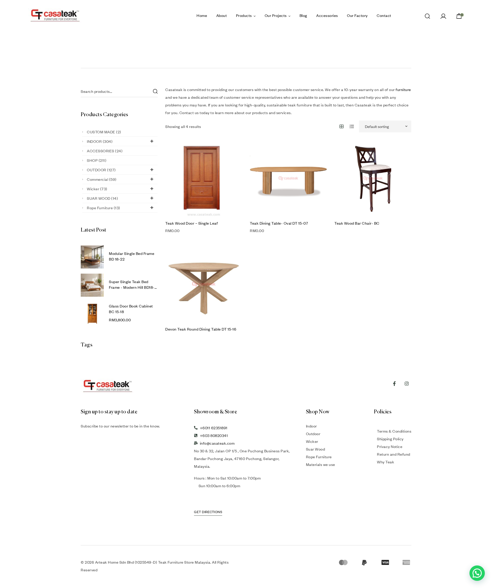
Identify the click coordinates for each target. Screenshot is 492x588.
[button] (477, 573)
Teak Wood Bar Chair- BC (357, 223)
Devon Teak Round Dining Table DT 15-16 (200, 329)
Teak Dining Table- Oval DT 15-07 (279, 223)
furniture (403, 89)
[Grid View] (341, 126)
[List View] (352, 126)
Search (155, 91)
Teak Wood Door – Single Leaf (191, 223)
